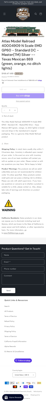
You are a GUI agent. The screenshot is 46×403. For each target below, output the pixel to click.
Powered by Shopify (26, 391)
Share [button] (6, 143)
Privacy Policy (9, 326)
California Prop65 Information (15, 341)
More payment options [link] (23, 101)
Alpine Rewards (10, 346)
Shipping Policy (10, 331)
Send (8, 290)
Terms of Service (10, 316)
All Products (8, 311)
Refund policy (38, 391)
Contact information (24, 398)
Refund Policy (9, 321)
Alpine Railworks (14, 391)
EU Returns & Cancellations (14, 351)
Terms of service (23, 395)
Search (6, 306)
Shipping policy (35, 395)
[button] (4, 13)
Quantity (4, 106)
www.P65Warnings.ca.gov (14, 233)
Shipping (4, 76)
